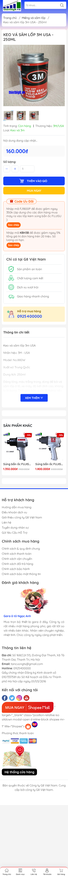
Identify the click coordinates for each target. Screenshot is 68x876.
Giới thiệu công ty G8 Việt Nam (22, 517)
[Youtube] (26, 698)
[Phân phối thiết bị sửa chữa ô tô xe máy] (12, 5)
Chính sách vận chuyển (17, 558)
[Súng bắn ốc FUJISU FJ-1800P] (18, 446)
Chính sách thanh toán (16, 553)
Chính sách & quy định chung (21, 548)
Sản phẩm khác (17, 425)
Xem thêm (32, 398)
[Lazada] (35, 724)
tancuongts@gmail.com (27, 664)
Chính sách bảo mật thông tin (21, 574)
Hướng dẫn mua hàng (16, 507)
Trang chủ (10, 18)
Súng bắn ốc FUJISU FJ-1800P (18, 464)
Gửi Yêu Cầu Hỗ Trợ (14, 532)
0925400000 (29, 316)
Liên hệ (6, 522)
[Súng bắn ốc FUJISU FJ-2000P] (50, 446)
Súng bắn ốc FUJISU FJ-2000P (50, 464)
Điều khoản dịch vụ (14, 512)
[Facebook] (5, 698)
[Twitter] (12, 698)
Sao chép (13, 224)
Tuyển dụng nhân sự (15, 527)
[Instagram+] (19, 698)
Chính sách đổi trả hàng (17, 564)
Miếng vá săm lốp (34, 18)
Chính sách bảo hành (16, 569)
